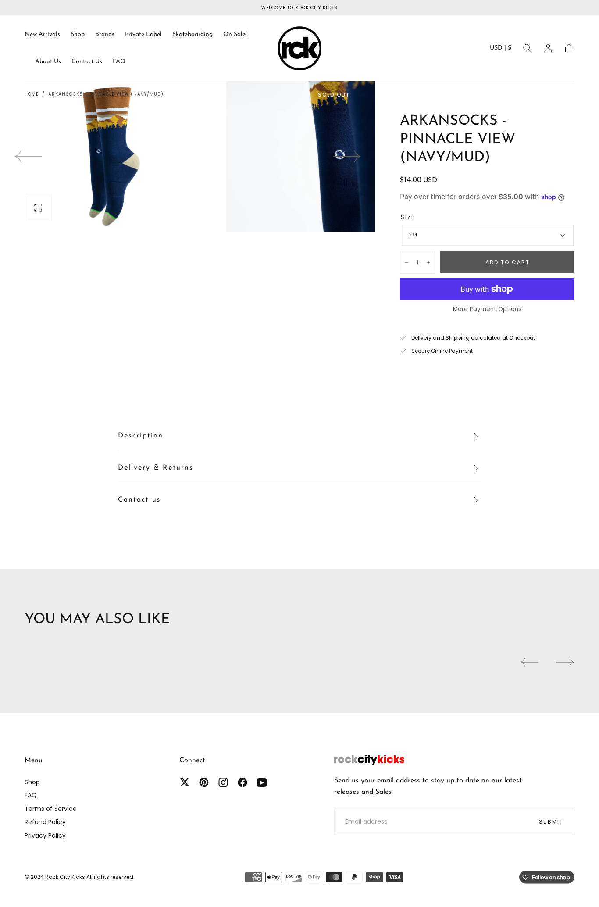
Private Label (143, 34)
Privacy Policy (45, 835)
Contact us (139, 499)
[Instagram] (223, 782)
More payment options (487, 309)
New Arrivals (42, 34)
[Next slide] (347, 156)
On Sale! (235, 34)
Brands (104, 34)
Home (32, 94)
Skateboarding (192, 34)
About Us (48, 61)
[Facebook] (242, 782)
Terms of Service (51, 808)
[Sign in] (548, 48)
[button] (500, 50)
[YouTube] (261, 782)
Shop (78, 34)
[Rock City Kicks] (369, 760)
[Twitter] (184, 782)
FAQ (119, 61)
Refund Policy (45, 821)
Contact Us (86, 61)
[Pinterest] (204, 782)
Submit (551, 821)
